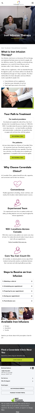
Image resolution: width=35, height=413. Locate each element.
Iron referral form (17, 157)
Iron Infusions (24, 48)
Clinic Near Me (17, 360)
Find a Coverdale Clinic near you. (17, 242)
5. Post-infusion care (8, 301)
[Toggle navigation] (33, 3)
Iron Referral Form (17, 136)
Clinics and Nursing (16, 48)
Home (2, 48)
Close (17, 412)
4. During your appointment (10, 296)
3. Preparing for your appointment (12, 291)
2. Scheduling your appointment (12, 286)
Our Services (7, 48)
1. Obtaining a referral (9, 281)
